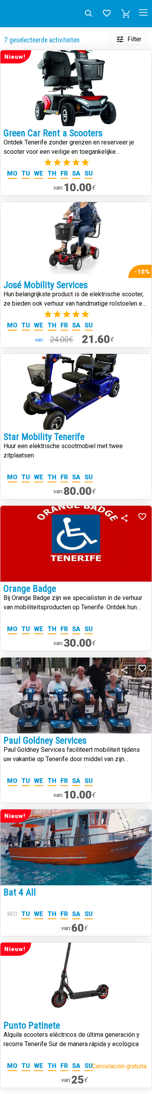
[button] (126, 13)
